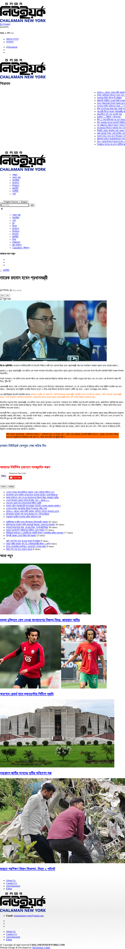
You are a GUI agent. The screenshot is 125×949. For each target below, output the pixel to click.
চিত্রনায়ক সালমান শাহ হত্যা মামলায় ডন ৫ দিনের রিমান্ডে (27, 514)
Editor (9, 888)
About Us (11, 880)
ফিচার (14, 226)
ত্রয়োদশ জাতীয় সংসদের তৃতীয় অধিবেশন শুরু (23, 516)
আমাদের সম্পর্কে (12, 39)
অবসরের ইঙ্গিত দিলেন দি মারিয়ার (99, 98)
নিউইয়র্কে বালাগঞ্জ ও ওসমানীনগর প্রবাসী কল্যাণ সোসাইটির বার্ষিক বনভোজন (35, 533)
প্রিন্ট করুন (6, 299)
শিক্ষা (14, 239)
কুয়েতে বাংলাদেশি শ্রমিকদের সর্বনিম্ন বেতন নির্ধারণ (25, 530)
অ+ (2, 296)
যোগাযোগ (10, 42)
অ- (8, 296)
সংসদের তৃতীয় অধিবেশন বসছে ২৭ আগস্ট (103, 106)
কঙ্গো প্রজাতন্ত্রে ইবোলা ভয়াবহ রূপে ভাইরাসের (105, 103)
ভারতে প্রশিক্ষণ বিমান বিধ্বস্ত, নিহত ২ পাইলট (27, 869)
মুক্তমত (15, 234)
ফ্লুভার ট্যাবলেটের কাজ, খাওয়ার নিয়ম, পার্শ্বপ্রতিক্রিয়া (27, 527)
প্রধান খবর (16, 177)
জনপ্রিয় (11, 487)
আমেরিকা (15, 180)
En (1, 24)
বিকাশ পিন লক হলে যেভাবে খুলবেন (19, 549)
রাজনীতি (15, 188)
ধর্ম (13, 223)
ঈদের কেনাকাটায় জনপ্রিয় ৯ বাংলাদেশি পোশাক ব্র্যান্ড (26, 546)
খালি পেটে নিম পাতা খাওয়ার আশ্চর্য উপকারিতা (23, 541)
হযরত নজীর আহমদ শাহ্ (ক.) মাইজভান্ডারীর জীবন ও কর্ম (27, 543)
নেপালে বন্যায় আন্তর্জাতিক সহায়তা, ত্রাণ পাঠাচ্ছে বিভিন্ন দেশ (30, 492)
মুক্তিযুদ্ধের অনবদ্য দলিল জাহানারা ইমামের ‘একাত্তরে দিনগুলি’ (30, 524)
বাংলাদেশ (15, 183)
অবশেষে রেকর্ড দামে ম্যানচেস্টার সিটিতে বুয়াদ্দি (23, 503)
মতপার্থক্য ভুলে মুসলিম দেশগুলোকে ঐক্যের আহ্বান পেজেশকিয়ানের (31, 495)
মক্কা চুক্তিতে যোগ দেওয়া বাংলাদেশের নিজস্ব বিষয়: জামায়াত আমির (32, 497)
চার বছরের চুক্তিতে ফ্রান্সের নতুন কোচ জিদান (104, 128)
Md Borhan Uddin (41, 947)
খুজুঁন (32, 205)
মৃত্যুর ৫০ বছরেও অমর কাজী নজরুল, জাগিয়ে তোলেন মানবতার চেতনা (32, 511)
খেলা (14, 194)
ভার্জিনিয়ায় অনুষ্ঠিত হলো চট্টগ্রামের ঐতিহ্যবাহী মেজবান (27, 522)
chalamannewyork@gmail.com (29, 915)
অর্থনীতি (15, 191)
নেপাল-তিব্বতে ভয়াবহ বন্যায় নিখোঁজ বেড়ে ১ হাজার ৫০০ (27, 500)
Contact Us (11, 883)
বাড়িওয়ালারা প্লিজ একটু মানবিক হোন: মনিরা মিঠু (105, 133)
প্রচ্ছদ (14, 174)
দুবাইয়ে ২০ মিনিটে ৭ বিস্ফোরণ (99, 117)
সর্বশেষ (3, 487)
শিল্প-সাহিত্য (16, 245)
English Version (11, 202)
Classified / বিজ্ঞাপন (20, 247)
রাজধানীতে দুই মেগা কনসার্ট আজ (99, 114)
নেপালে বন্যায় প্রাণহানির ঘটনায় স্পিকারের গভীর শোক (26, 508)
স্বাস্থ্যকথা (16, 242)
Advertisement (13, 886)
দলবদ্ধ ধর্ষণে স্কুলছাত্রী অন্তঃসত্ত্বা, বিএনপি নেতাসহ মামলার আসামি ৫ (33, 505)
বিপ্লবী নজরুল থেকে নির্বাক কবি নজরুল (21, 535)
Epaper (6, 24)
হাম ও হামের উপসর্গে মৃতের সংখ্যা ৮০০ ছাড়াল (104, 141)
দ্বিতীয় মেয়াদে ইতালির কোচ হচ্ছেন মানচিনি (103, 130)
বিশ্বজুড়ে (15, 185)
